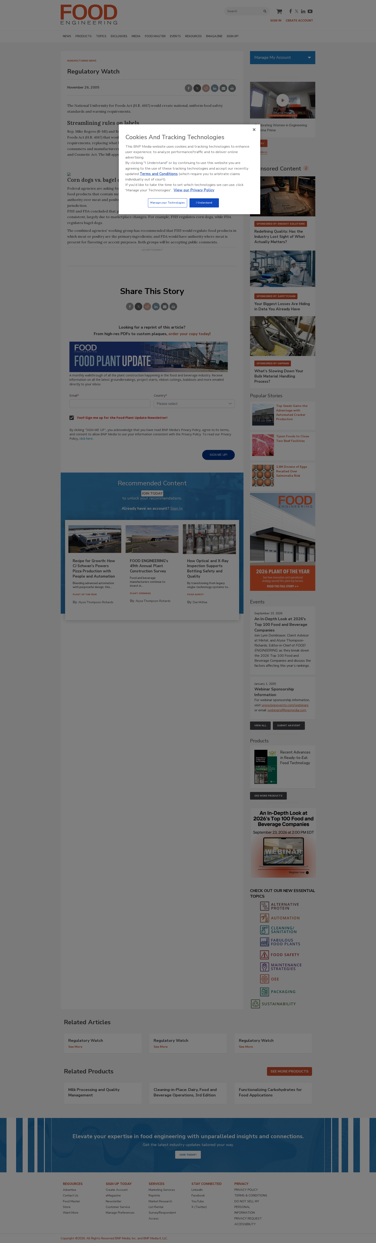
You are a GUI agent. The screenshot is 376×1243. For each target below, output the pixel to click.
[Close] (254, 129)
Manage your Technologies (167, 202)
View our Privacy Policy (194, 190)
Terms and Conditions (159, 173)
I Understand (204, 202)
